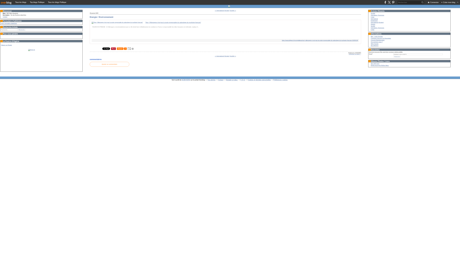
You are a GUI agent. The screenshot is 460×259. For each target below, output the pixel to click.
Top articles (211, 80)
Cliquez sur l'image (6, 45)
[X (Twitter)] (389, 2)
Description (6, 15)
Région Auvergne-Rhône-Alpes (380, 65)
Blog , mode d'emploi (377, 36)
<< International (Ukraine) (222, 10)
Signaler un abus (232, 80)
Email (370, 54)
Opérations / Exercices (377, 15)
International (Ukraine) (377, 22)
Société (373, 13)
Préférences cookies (280, 80)
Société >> (233, 10)
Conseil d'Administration (378, 40)
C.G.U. (243, 80)
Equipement (374, 20)
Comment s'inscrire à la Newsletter (381, 38)
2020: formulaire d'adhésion (9, 23)
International (374, 19)
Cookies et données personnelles (259, 80)
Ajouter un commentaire (109, 64)
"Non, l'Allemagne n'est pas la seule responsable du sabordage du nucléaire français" (173, 22)
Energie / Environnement (101, 17)
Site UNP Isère (375, 63)
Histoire (373, 24)
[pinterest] (393, 2)
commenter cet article (354, 54)
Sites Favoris (374, 43)
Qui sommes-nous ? (377, 42)
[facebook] (385, 2)
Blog (4, 13)
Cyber (372, 17)
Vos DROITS (374, 45)
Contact (5, 17)
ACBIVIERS (186, 80)
